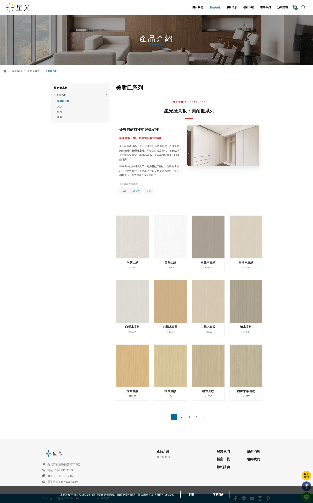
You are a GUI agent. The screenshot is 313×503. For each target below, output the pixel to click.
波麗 (59, 117)
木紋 (59, 106)
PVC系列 (61, 94)
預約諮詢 (282, 7)
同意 (191, 494)
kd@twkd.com (69, 482)
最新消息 (231, 7)
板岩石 (60, 111)
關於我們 (198, 7)
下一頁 (204, 417)
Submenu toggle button (106, 87)
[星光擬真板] (18, 7)
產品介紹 (214, 7)
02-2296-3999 (64, 470)
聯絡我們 (265, 7)
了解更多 (218, 494)
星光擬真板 (33, 70)
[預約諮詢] (306, 475)
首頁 (5, 71)
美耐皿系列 (63, 101)
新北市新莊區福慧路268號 (63, 464)
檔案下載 (248, 7)
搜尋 (303, 7)
